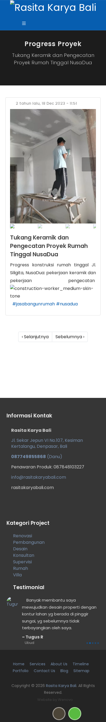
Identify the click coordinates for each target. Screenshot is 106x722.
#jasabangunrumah (33, 304)
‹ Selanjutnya (35, 337)
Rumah (20, 568)
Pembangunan (29, 542)
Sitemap (81, 670)
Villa (17, 575)
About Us (59, 664)
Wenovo (65, 699)
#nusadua (67, 304)
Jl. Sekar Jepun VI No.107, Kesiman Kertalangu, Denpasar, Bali (47, 443)
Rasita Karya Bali (61, 685)
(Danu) (36, 456)
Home (18, 664)
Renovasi (22, 536)
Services (37, 664)
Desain (20, 549)
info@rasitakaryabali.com (38, 477)
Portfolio (21, 670)
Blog (64, 670)
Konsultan (23, 555)
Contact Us (44, 670)
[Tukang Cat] (53, 166)
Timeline (81, 664)
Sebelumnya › (69, 337)
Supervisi (22, 562)
